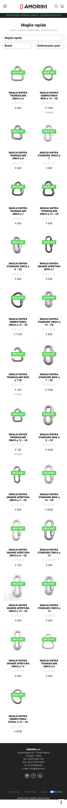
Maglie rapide (13, 38)
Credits (44, 791)
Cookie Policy (30, 791)
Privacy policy (13, 791)
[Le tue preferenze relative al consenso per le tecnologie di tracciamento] (61, 802)
